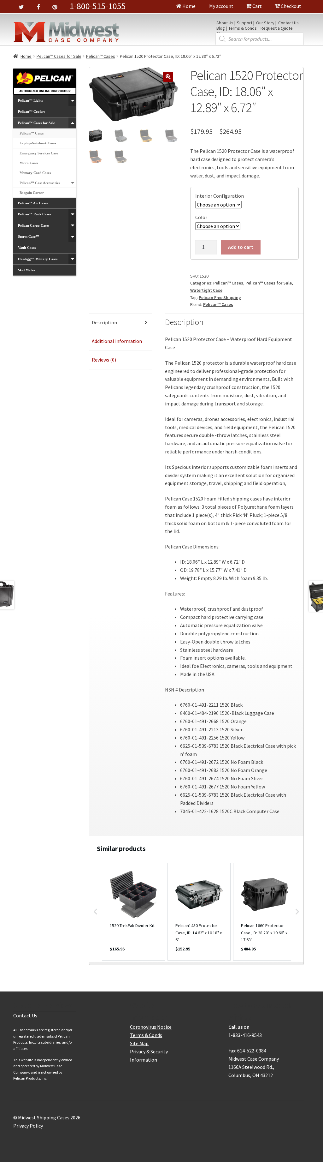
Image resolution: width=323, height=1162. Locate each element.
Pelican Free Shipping (220, 297)
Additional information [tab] (117, 341)
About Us (224, 23)
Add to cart (240, 247)
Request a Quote (277, 28)
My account (220, 6)
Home (188, 6)
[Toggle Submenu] (72, 100)
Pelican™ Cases (100, 56)
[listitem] (133, 912)
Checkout (290, 6)
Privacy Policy (28, 1126)
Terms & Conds (242, 28)
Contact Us (288, 23)
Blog (220, 28)
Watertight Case (206, 290)
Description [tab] (104, 322)
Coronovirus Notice (151, 1027)
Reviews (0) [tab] (104, 359)
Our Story (265, 23)
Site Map (139, 1043)
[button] (168, 77)
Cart (256, 6)
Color (201, 217)
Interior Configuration (219, 196)
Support (244, 23)
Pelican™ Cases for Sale (59, 56)
